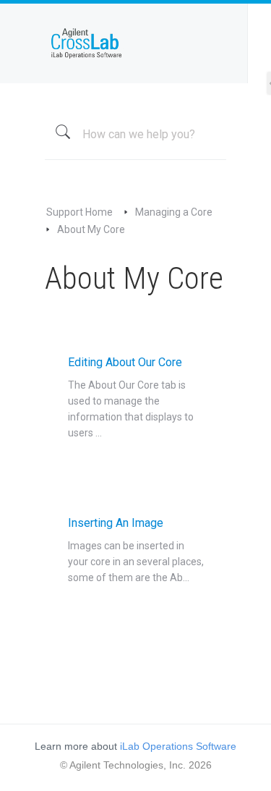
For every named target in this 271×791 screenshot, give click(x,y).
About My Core (91, 229)
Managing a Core (173, 212)
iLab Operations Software (178, 746)
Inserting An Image (136, 549)
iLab (135, 43)
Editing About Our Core (131, 397)
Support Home (79, 212)
